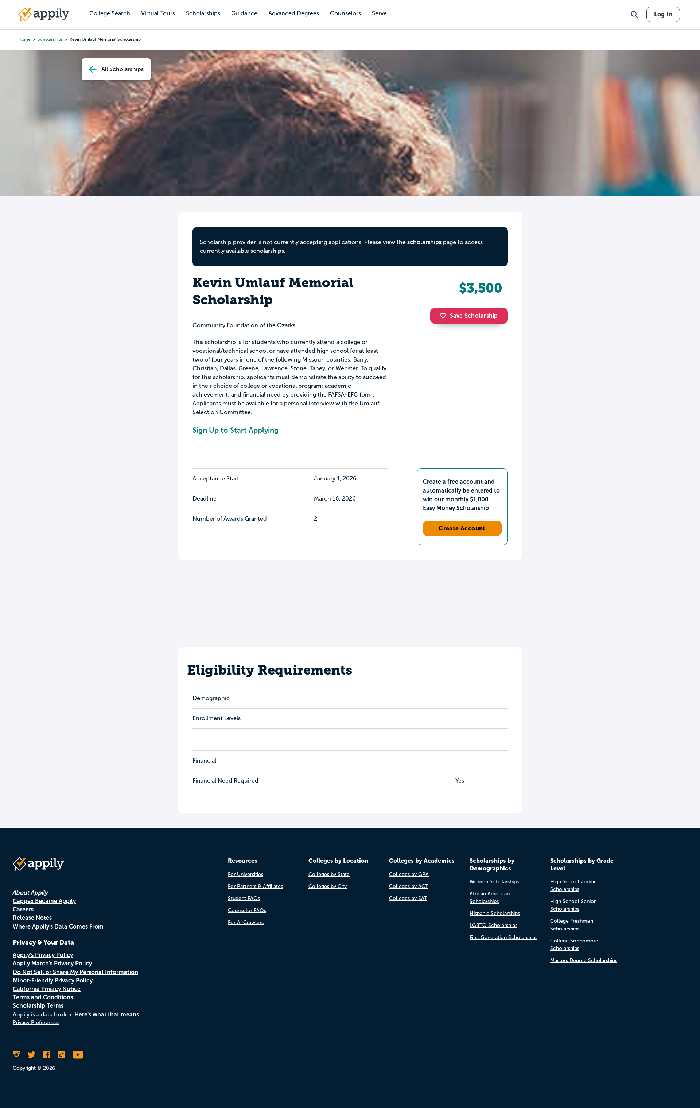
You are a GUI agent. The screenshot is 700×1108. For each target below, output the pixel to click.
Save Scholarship (474, 316)
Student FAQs (244, 898)
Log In (663, 14)
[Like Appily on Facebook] (46, 1054)
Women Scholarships (494, 881)
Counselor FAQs (247, 910)
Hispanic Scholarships (495, 913)
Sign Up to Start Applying (235, 430)
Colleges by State (329, 874)
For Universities (245, 874)
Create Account (462, 528)
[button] (445, 315)
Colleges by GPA (409, 874)
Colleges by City (327, 886)
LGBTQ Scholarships (493, 925)
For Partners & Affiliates (255, 886)
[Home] (43, 14)
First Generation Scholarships (503, 937)
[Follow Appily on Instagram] (16, 1054)
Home (24, 39)
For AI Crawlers (246, 922)
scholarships (50, 39)
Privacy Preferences (36, 1022)
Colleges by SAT (408, 898)
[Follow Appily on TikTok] (61, 1054)
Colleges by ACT (408, 886)
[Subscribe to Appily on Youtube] (78, 1054)
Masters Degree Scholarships (583, 960)
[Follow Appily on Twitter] (31, 1054)
